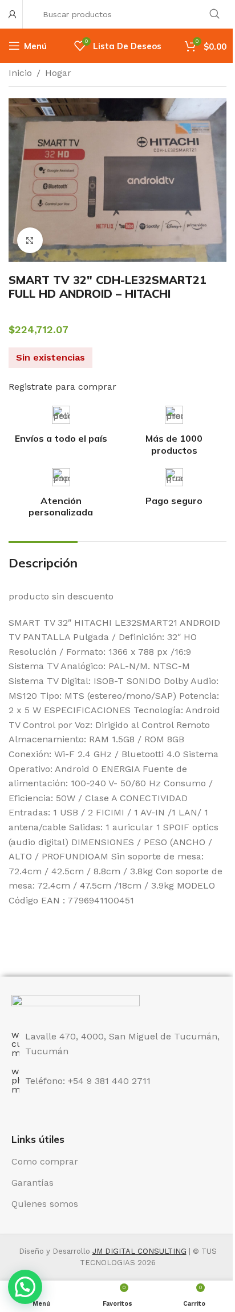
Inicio (20, 72)
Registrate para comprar (62, 386)
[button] (25, 1287)
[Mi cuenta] (12, 14)
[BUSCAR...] (214, 14)
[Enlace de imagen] (75, 1005)
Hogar (58, 72)
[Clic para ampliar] (30, 240)
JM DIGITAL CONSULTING (139, 1251)
